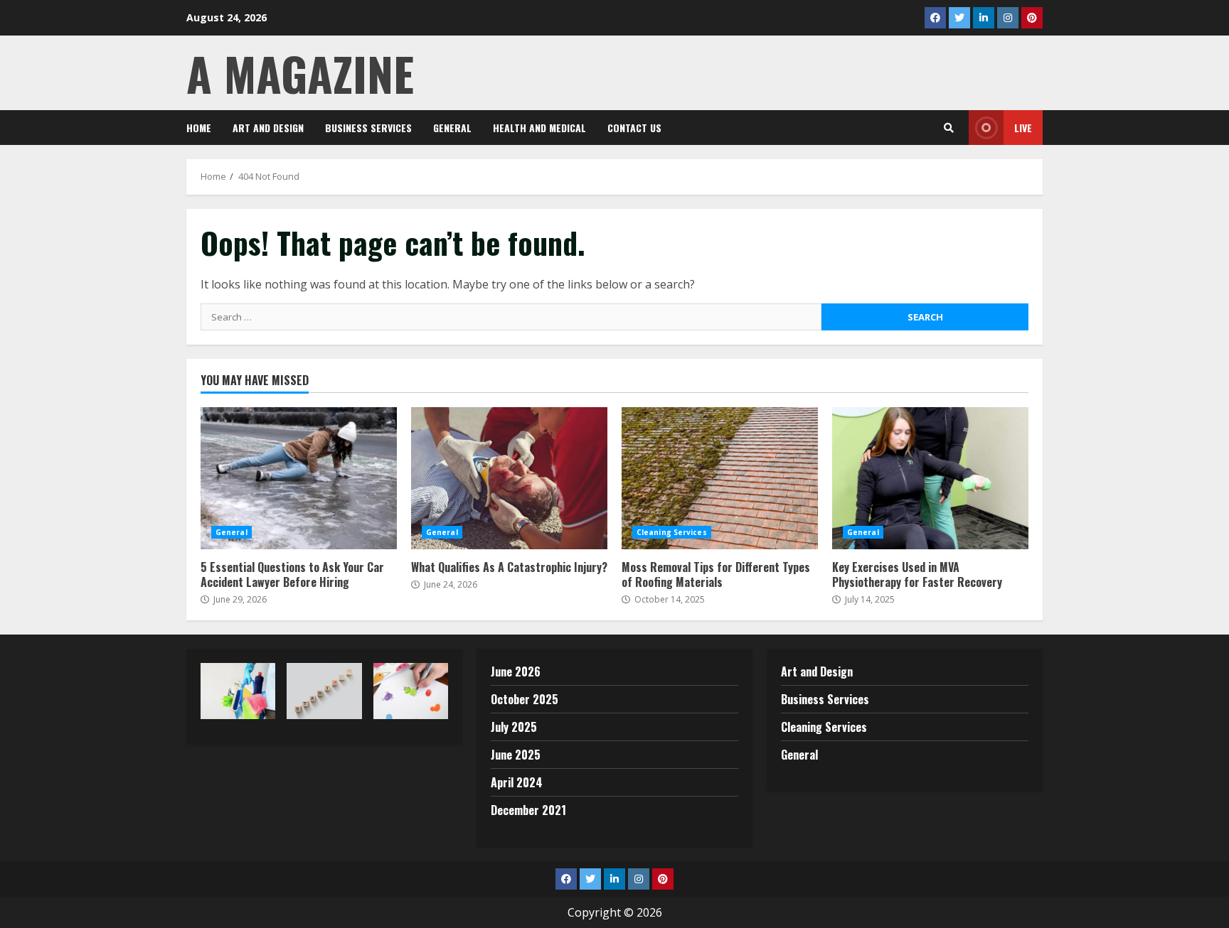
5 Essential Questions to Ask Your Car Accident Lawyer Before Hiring (299, 478)
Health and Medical (539, 127)
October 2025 (524, 699)
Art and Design (268, 127)
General (452, 127)
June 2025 (516, 754)
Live (1023, 127)
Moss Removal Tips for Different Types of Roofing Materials (720, 478)
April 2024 (517, 782)
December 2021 (528, 810)
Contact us (634, 127)
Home (198, 127)
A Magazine (300, 72)
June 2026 (516, 671)
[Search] (949, 127)
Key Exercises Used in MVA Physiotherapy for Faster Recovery (930, 478)
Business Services (368, 127)
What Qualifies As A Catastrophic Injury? (509, 478)
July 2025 (514, 726)
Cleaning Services (672, 532)
